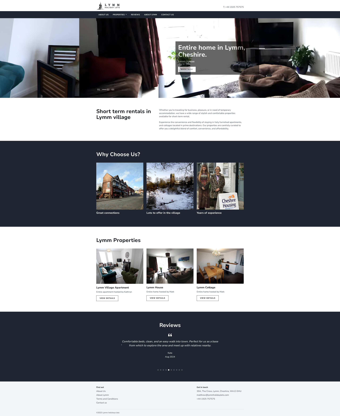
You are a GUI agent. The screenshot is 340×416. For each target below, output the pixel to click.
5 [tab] (168, 370)
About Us (103, 14)
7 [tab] (174, 370)
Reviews (135, 14)
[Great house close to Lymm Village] (170, 265)
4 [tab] (166, 370)
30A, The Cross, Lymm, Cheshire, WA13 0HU (219, 391)
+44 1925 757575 (234, 7)
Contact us (167, 14)
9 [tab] (179, 370)
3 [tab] (113, 88)
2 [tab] (104, 88)
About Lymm (150, 14)
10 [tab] (182, 370)
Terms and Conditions (107, 398)
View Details (107, 298)
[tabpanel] (170, 58)
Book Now (108, 69)
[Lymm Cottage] (220, 265)
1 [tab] (99, 88)
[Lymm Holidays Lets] (108, 5)
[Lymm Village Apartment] (119, 266)
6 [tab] (171, 370)
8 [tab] (176, 370)
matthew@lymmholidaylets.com (213, 395)
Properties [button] (119, 14)
